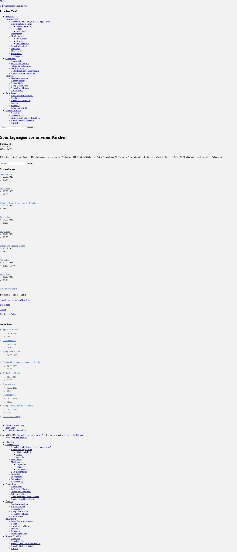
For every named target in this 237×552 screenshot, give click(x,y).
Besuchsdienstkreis (19, 46)
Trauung (14, 103)
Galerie (3, 309)
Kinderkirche (16, 61)
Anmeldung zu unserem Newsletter (15, 300)
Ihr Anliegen (10, 93)
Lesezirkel (15, 48)
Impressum (10, 428)
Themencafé (16, 51)
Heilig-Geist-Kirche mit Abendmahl (18, 406)
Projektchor (21, 39)
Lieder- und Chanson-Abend (12, 246)
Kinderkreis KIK (23, 26)
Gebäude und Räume (20, 88)
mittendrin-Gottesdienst (21, 66)
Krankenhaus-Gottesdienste (23, 73)
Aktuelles (9, 16)
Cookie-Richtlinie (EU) (15, 430)
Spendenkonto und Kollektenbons (25, 118)
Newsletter (15, 113)
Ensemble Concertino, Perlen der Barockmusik (20, 203)
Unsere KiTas (17, 90)
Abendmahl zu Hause (20, 100)
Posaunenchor (22, 43)
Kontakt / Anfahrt (13, 110)
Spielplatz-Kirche (10, 330)
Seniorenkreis (6, 174)
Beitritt (14, 98)
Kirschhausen (9, 384)
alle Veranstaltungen (8, 289)
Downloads (5, 305)
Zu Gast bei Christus (20, 63)
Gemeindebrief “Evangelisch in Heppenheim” (31, 21)
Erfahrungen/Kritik (19, 108)
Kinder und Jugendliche (21, 24)
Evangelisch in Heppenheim (28, 435)
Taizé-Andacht (17, 68)
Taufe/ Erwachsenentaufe (22, 95)
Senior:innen (16, 34)
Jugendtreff (21, 31)
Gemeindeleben (12, 19)
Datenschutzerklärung (14, 425)
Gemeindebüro (17, 115)
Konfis (19, 29)
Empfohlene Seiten (8, 314)
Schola (19, 41)
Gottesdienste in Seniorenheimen (25, 71)
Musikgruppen (17, 36)
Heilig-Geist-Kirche (19, 86)
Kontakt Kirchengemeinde (22, 120)
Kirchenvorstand (18, 81)
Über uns (9, 76)
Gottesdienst (10, 58)
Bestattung (15, 105)
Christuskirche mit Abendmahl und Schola (21, 362)
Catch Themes (20, 437)
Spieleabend (16, 53)
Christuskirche (17, 83)
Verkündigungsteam (19, 78)
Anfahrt (14, 123)
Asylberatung (17, 56)
